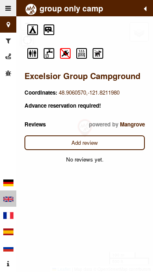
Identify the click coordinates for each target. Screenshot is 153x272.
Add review (84, 142)
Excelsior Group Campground (82, 76)
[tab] (8, 8)
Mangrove (132, 124)
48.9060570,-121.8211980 (89, 92)
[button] (32, 30)
